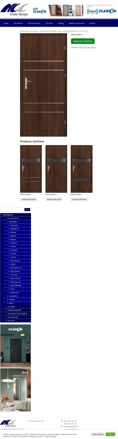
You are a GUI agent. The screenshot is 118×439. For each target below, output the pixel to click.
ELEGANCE (13, 296)
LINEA (12, 264)
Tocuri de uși (13, 317)
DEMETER (14, 292)
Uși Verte (49, 23)
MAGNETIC (14, 229)
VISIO (60, 31)
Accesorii (11, 320)
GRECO (13, 236)
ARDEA (13, 239)
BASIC (11, 303)
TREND (12, 299)
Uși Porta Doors (34, 23)
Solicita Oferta (82, 41)
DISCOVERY (15, 271)
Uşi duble (11, 306)
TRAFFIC (13, 243)
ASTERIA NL (15, 261)
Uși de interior (44, 31)
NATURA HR (15, 282)
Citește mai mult (29, 199)
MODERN (53, 31)
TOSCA (13, 257)
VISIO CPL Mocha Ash (70, 31)
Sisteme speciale (14, 310)
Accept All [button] (110, 434)
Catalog (61, 23)
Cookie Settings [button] (97, 434)
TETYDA (13, 275)
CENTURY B (15, 278)
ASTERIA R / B (16, 268)
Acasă (6, 23)
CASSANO (14, 225)
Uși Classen (17, 23)
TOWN (13, 246)
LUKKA (13, 253)
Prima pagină (24, 31)
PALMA (13, 232)
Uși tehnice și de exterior (17, 313)
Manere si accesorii (76, 23)
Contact (92, 23)
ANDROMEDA (15, 285)
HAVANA (13, 250)
